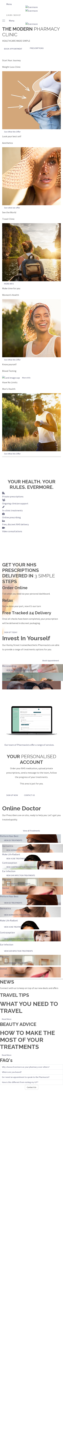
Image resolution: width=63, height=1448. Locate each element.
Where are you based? (12, 1072)
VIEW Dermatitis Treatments (19, 850)
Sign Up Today (10, 632)
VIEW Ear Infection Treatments (20, 875)
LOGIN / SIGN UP (13, 15)
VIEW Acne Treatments (16, 858)
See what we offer (12, 207)
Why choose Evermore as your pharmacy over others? (26, 1067)
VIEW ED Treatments (13, 840)
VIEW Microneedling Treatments (21, 670)
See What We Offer (12, 131)
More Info (26, 377)
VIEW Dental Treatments (17, 892)
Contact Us (31, 1087)
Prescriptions (37, 48)
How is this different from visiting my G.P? (20, 1082)
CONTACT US (29, 795)
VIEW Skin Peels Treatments (19, 687)
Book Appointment (13, 48)
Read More (6, 1019)
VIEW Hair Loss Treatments (18, 678)
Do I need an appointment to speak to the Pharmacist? (26, 1077)
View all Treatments (31, 830)
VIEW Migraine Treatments (18, 883)
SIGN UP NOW (12, 795)
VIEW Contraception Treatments (21, 867)
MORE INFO (9, 283)
